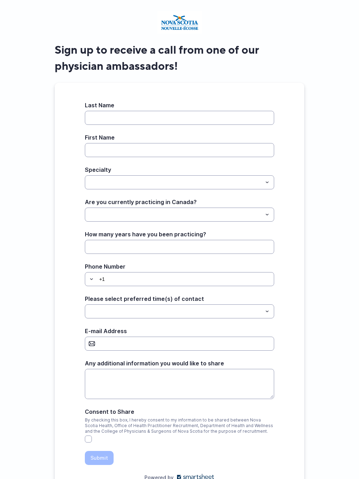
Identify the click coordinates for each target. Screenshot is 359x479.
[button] (90, 279)
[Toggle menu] (267, 182)
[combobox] (179, 182)
